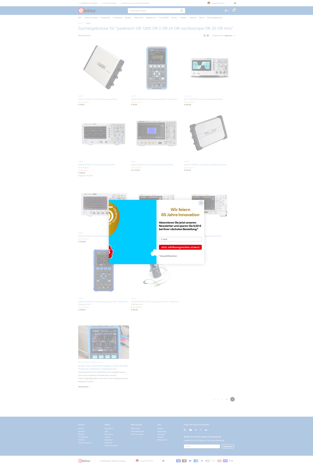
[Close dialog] (201, 203)
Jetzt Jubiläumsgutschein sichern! (180, 247)
